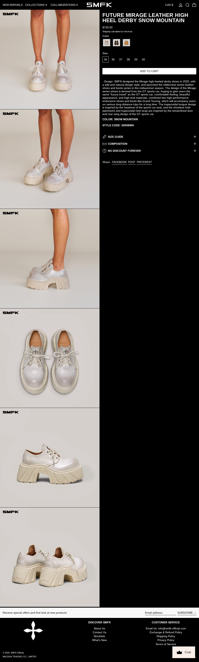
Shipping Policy (165, 636)
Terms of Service (165, 644)
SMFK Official (17, 653)
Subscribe (185, 612)
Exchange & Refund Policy (166, 632)
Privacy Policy (165, 640)
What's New (99, 640)
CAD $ (169, 4)
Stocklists (99, 636)
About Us (99, 628)
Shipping (106, 31)
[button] (187, 5)
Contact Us (99, 632)
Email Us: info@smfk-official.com (166, 628)
